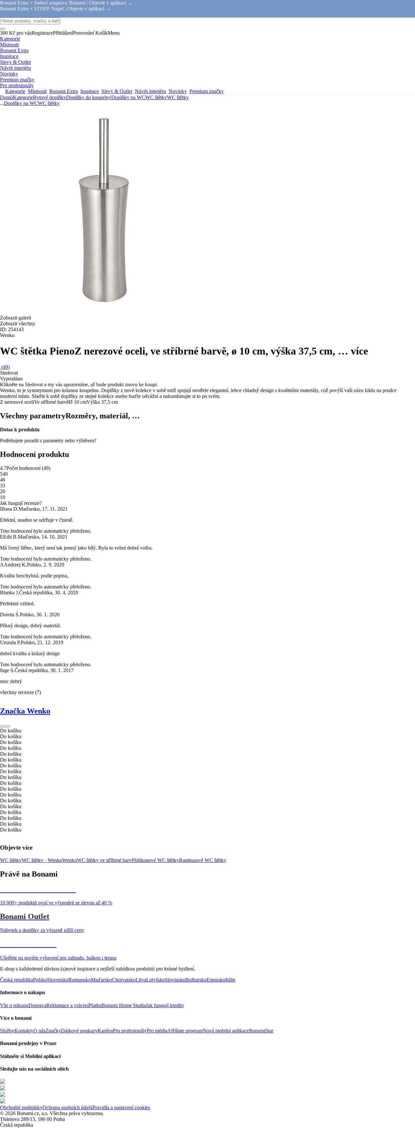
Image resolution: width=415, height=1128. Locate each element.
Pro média (157, 1030)
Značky (53, 1030)
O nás (39, 1030)
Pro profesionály (130, 1030)
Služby (7, 1030)
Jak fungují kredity (165, 1005)
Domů (6, 97)
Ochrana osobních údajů (67, 1107)
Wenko (69, 860)
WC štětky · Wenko (42, 860)
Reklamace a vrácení (67, 1005)
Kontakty (23, 1030)
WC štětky (178, 97)
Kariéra (105, 1030)
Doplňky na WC (128, 97)
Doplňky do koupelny (88, 97)
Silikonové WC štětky (156, 860)
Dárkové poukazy (79, 1030)
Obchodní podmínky (21, 1107)
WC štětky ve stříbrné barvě (105, 860)
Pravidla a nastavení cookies (121, 1107)
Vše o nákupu (14, 1005)
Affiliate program (185, 1030)
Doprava (37, 1005)
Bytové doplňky (49, 97)
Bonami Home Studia (123, 1005)
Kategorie (23, 97)
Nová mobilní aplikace (226, 1030)
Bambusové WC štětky (202, 860)
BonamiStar (261, 1030)
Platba (95, 1005)
